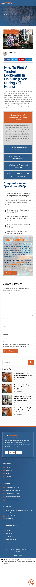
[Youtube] (13, 452)
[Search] (31, 362)
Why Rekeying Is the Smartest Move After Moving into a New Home (23, 375)
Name (5, 319)
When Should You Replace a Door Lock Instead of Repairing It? (23, 387)
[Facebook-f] (6, 452)
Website (5, 334)
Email (5, 327)
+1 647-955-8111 (19, 262)
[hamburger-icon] (32, 3)
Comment (6, 294)
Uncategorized (11, 32)
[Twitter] (10, 452)
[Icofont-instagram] (17, 452)
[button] (7, 59)
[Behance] (20, 452)
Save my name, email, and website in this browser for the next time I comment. (16, 345)
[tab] (18, 117)
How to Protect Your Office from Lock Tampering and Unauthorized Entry (23, 398)
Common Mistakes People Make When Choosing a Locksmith (23, 410)
